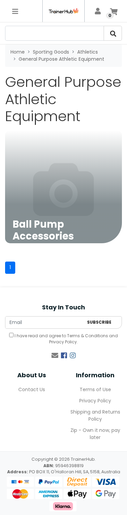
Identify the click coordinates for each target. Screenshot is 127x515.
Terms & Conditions (87, 336)
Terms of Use (95, 389)
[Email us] (54, 355)
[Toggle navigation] (15, 11)
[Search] (113, 33)
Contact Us (31, 389)
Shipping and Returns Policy (95, 415)
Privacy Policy (63, 342)
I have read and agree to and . (66, 339)
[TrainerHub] (63, 11)
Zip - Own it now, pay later (95, 434)
